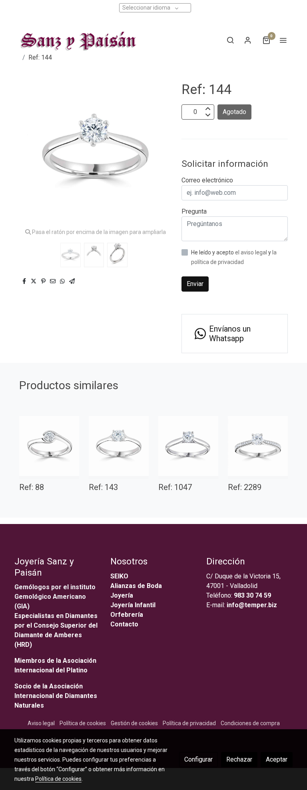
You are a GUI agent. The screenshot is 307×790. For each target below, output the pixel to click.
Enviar (195, 284)
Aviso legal (41, 723)
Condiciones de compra (250, 723)
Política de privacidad (189, 723)
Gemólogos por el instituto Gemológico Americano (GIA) (55, 596)
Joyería (121, 595)
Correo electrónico (207, 180)
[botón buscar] (230, 40)
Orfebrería (127, 614)
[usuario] (248, 40)
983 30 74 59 (252, 595)
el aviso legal (251, 252)
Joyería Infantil (132, 605)
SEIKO (120, 576)
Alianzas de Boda (136, 586)
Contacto (124, 624)
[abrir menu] (283, 40)
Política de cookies (83, 723)
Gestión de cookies (134, 723)
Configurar (198, 759)
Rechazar (239, 759)
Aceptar (276, 759)
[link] (77, 40)
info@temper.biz (252, 605)
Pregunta (194, 211)
